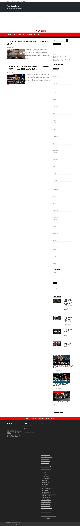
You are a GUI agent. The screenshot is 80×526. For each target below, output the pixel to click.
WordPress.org (56, 293)
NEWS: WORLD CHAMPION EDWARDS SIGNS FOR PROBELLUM (68, 332)
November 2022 (55, 157)
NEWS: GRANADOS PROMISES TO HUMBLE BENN (27, 42)
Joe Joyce (44, 472)
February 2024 (55, 125)
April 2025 (54, 92)
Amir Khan (44, 432)
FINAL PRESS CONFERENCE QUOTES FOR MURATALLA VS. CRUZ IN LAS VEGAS (62, 47)
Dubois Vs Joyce (45, 466)
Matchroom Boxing (46, 488)
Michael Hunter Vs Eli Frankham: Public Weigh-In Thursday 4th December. (63, 60)
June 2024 (54, 115)
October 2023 (55, 134)
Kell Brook (44, 482)
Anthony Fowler (46, 434)
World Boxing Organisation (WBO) (47, 518)
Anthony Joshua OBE (47, 436)
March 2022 (55, 175)
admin (9, 71)
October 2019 (55, 242)
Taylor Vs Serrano (46, 507)
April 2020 (54, 228)
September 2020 (56, 217)
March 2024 (55, 122)
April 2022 (54, 173)
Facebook (59, 522)
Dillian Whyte (45, 462)
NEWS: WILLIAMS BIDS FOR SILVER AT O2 (68, 343)
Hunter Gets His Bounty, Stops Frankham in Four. (62, 54)
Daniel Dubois (45, 454)
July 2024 (54, 113)
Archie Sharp (45, 440)
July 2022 (54, 166)
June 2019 (54, 251)
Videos (54, 279)
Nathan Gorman (46, 497)
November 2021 (55, 185)
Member (69, 1)
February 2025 (55, 97)
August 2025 (55, 83)
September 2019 (56, 245)
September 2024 (56, 108)
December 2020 (55, 210)
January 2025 (55, 99)
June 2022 (54, 168)
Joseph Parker (45, 474)
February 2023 (55, 150)
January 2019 (55, 263)
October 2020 (55, 215)
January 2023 (55, 152)
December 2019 (55, 238)
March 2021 (55, 203)
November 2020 (55, 212)
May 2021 (54, 198)
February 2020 (55, 233)
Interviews (55, 272)
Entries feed (55, 288)
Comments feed (56, 290)
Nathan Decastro (46, 495)
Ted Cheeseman (45, 509)
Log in (54, 286)
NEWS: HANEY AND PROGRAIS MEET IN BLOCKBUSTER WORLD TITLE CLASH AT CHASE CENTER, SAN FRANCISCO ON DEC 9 (68, 304)
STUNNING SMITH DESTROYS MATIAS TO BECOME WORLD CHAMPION (62, 51)
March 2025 (55, 94)
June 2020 (54, 224)
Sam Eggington (45, 501)
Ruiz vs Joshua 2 (46, 499)
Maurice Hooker (46, 490)
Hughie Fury (45, 468)
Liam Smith (44, 486)
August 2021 (55, 191)
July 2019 (54, 249)
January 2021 (55, 208)
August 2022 (55, 164)
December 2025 (55, 74)
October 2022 (55, 159)
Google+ (71, 522)
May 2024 (54, 118)
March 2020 (55, 231)
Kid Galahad (45, 484)
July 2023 (54, 141)
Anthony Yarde (45, 438)
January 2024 (55, 127)
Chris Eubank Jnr (46, 448)
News (54, 277)
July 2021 (54, 194)
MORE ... (8, 61)
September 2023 (56, 136)
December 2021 (55, 182)
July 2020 (54, 221)
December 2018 (55, 265)
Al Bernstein (45, 426)
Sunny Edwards (45, 505)
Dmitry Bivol (45, 464)
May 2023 (54, 143)
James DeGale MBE (46, 470)
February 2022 (55, 178)
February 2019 (55, 261)
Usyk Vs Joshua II (46, 512)
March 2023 (55, 148)
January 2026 (55, 71)
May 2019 (54, 254)
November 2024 (55, 104)
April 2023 (54, 145)
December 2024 (55, 101)
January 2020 (55, 235)
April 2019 (54, 256)
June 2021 (54, 196)
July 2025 (54, 85)
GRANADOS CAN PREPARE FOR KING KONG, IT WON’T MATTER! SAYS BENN (28, 67)
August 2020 (55, 219)
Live (53, 274)
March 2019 (55, 258)
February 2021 (55, 205)
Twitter (65, 522)
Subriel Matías (45, 503)
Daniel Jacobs (45, 456)
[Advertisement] (40, 21)
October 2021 (55, 187)
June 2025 (54, 88)
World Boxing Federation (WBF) (48, 514)
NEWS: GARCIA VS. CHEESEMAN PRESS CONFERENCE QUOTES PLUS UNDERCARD (68, 318)
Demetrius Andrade (46, 458)
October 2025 (55, 78)
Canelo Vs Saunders (46, 444)
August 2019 (55, 247)
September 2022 (56, 161)
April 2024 (55, 120)
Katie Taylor (45, 480)
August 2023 (55, 138)
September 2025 (56, 81)
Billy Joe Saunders (46, 442)
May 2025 (54, 90)
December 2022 (55, 155)
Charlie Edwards (46, 446)
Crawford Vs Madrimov (47, 450)
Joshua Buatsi (45, 476)
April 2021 (54, 201)
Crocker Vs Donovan (47, 452)
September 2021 (55, 189)
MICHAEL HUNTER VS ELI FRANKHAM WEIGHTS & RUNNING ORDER (61, 57)
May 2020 (54, 226)
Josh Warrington (46, 478)
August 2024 (55, 111)
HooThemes (13, 525)
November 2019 (55, 240)
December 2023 (55, 129)
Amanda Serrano (46, 430)
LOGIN (72, 1)
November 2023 (55, 131)
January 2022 (55, 180)
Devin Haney (45, 460)
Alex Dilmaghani (46, 428)
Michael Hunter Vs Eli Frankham (47, 493)
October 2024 (55, 106)
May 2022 (54, 171)
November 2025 (55, 76)
